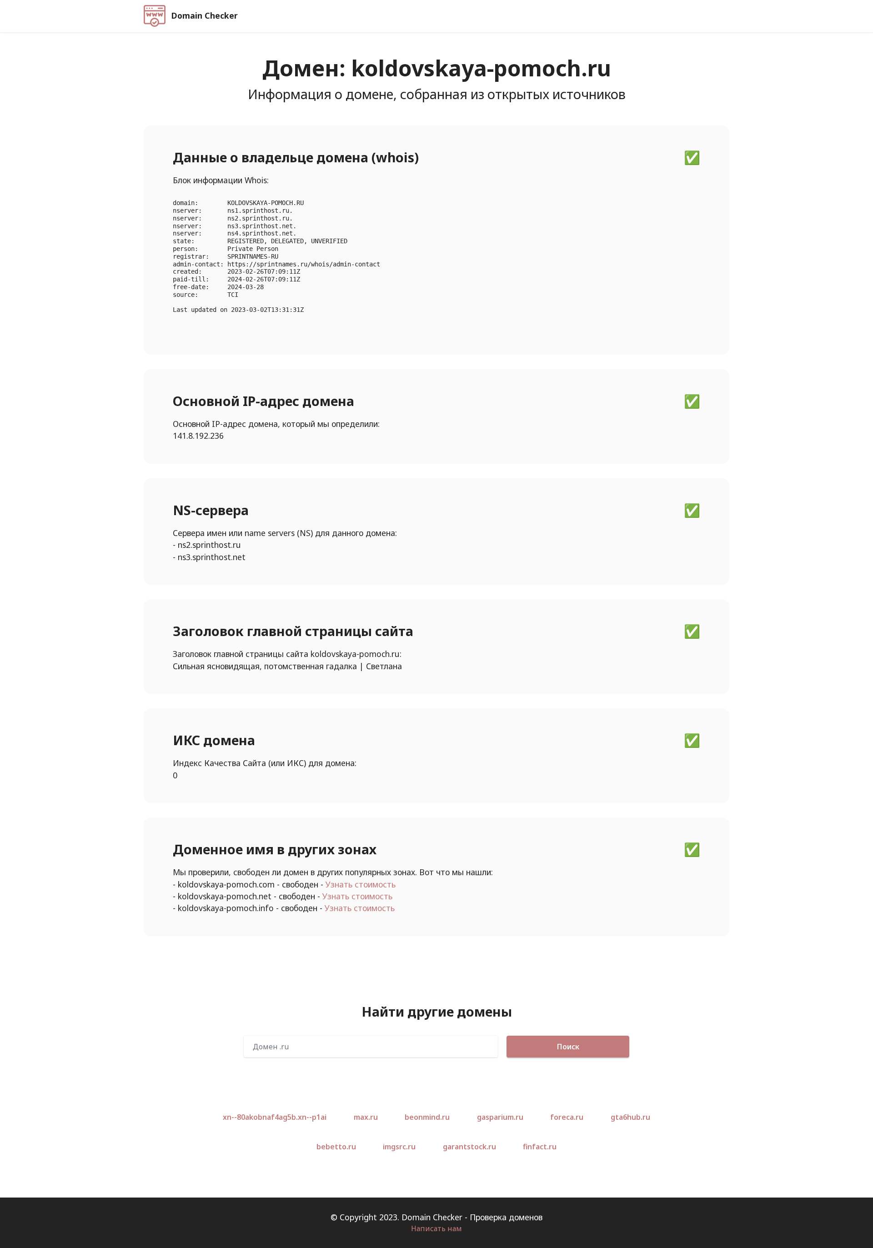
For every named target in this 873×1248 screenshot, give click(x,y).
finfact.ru (540, 1147)
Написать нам (436, 1228)
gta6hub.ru (630, 1117)
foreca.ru (566, 1117)
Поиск (568, 1047)
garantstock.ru (469, 1147)
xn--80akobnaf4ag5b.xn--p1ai (274, 1117)
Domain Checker (204, 16)
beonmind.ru (427, 1117)
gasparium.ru (500, 1117)
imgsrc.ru (399, 1147)
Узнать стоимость (361, 884)
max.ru (366, 1117)
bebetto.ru (336, 1147)
